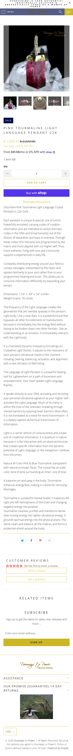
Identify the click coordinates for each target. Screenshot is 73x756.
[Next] (67, 58)
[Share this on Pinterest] (40, 540)
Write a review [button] (36, 571)
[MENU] (2, 11)
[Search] (60, 11)
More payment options (36, 201)
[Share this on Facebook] (31, 540)
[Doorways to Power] (36, 11)
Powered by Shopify (58, 748)
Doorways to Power (24, 740)
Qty (5, 166)
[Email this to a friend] (49, 540)
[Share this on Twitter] (22, 540)
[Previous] (6, 58)
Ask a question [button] (36, 579)
